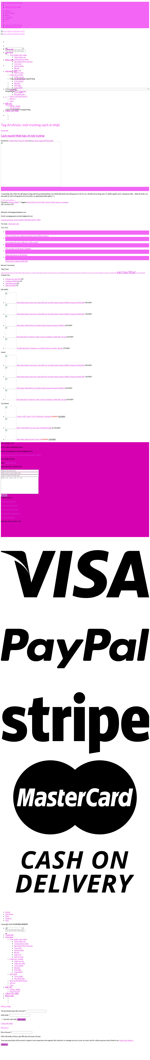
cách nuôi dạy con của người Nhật (56, 272)
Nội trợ (12, 99)
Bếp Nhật (13, 90)
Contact (8, 17)
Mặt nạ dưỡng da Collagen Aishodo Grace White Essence (27, 236)
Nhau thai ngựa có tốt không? (16, 255)
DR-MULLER (15, 108)
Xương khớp (19, 66)
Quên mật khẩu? (7, 1023)
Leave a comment (61, 202)
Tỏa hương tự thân (21, 59)
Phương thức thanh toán (10, 513)
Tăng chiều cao (20, 57)
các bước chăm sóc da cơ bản (39, 272)
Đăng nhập (21, 1019)
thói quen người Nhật (110, 272)
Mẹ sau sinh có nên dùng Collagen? (18, 248)
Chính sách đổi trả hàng (9, 509)
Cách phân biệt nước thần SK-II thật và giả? (21, 242)
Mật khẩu (5, 1015)
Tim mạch (18, 64)
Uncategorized (11, 283)
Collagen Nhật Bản (12, 281)
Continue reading (8, 200)
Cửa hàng (9, 52)
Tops (11, 101)
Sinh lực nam (18, 72)
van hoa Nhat (50, 202)
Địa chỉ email (6, 1032)
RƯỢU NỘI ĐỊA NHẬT (19, 96)
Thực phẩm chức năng (18, 55)
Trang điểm (18, 88)
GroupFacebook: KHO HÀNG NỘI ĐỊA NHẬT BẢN (21, 220)
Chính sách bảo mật (8, 501)
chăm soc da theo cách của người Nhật (11, 272)
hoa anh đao (68, 272)
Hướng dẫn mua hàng (9, 505)
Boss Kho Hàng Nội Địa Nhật (42, 141)
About (7, 11)
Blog (7, 15)
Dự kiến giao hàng (8, 517)
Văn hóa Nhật (4, 130)
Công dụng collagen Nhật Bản (16, 261)
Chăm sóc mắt (19, 79)
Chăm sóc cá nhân (16, 75)
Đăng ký (4, 1044)
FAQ (7, 19)
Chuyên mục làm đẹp (13, 279)
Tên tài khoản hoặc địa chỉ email (13, 1011)
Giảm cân (17, 70)
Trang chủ (9, 49)
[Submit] (6, 53)
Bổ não (16, 68)
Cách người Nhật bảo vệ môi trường (22, 135)
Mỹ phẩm (17, 85)
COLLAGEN (18, 81)
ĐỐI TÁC (8, 103)
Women (17, 83)
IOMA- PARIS (15, 106)
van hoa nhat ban (140, 272)
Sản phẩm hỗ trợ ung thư (23, 61)
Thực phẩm (18, 92)
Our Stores (9, 13)
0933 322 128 (13, 224)
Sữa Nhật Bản (19, 94)
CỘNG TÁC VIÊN (12, 111)
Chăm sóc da (19, 77)
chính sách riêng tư (126, 1040)
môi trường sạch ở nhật (35, 202)
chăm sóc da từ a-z (26, 272)
